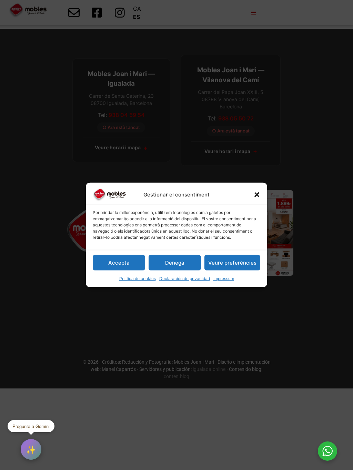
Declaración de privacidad (184, 278)
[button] (256, 194)
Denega (174, 262)
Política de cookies (137, 278)
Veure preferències (232, 262)
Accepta (119, 262)
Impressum (223, 278)
